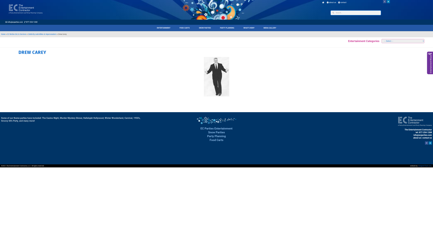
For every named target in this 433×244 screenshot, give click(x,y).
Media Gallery (270, 28)
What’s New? (248, 28)
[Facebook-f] (384, 1)
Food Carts (185, 28)
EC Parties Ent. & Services (16, 34)
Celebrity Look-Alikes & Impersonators (42, 34)
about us (417, 138)
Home (3, 34)
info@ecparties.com (422, 135)
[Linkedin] (388, 1)
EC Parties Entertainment (216, 128)
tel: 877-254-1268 (424, 132)
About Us (332, 2)
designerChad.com (424, 166)
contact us (427, 138)
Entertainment (163, 28)
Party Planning (227, 28)
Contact (343, 2)
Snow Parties (205, 28)
